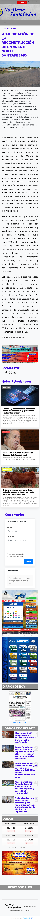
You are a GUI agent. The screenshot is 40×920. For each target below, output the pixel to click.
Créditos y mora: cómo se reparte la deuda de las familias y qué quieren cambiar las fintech (19, 411)
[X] (37, 2)
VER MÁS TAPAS (20, 722)
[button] (15, 2)
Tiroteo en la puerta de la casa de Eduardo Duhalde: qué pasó (18, 454)
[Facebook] (29, 2)
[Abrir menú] (4, 23)
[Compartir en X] (10, 372)
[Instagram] (33, 2)
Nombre (9, 527)
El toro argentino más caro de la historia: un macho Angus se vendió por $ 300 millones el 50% (18, 492)
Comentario (10, 536)
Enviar (28, 561)
